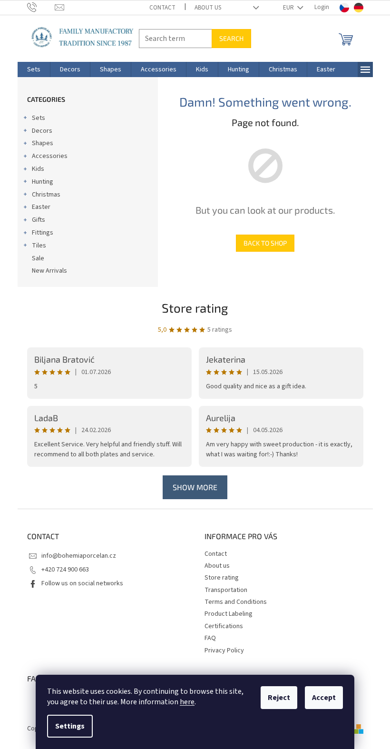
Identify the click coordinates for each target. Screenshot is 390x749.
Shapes (42, 143)
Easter (41, 207)
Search (231, 38)
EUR (289, 7)
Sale (38, 258)
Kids (38, 169)
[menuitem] (34, 69)
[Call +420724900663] (41, 7)
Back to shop (265, 243)
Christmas (46, 194)
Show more (195, 487)
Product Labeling (229, 614)
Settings (70, 726)
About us (208, 7)
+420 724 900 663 (65, 569)
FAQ (210, 638)
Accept (324, 697)
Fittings (42, 232)
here (187, 702)
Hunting (42, 182)
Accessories (50, 156)
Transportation (226, 590)
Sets (38, 118)
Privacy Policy (224, 650)
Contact (162, 7)
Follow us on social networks (82, 583)
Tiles (39, 245)
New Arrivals (49, 271)
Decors (42, 131)
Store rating (195, 307)
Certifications (224, 626)
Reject (279, 697)
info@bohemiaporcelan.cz (78, 556)
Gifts (38, 220)
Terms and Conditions (236, 602)
